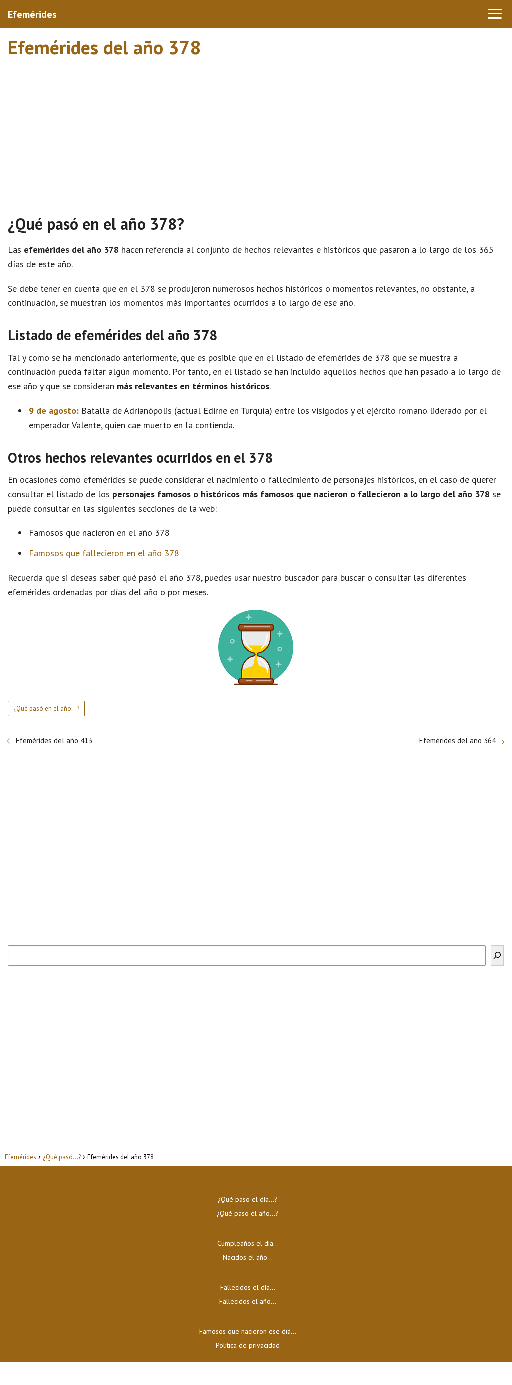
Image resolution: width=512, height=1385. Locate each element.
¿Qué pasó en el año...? (47, 708)
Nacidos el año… (248, 1257)
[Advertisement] (256, 132)
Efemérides (32, 14)
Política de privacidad (248, 1345)
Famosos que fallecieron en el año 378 (104, 553)
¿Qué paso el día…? (248, 1199)
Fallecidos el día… (248, 1287)
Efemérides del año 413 (54, 740)
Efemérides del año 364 (458, 740)
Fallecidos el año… (248, 1301)
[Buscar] (497, 955)
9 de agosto (52, 410)
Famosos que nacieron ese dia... (248, 1331)
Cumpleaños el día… (248, 1243)
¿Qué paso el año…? (248, 1213)
